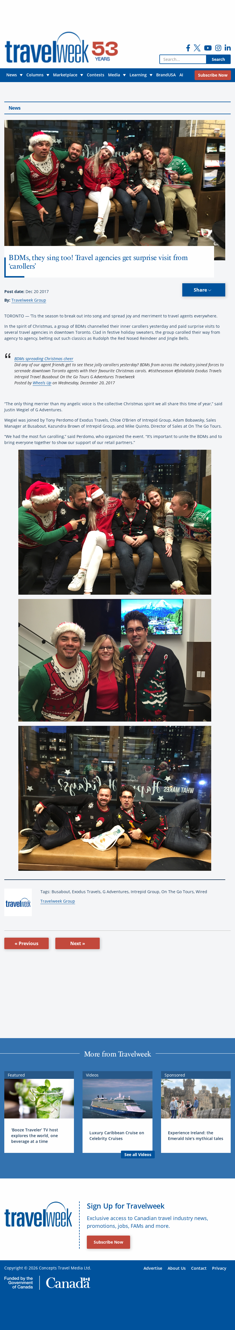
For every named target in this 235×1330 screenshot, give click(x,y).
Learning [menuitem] (138, 74)
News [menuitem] (11, 74)
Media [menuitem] (114, 74)
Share (201, 290)
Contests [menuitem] (95, 74)
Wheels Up (42, 382)
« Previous (26, 943)
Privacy (219, 1268)
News (14, 108)
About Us (177, 1268)
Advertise (153, 1268)
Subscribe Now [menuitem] (213, 75)
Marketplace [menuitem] (65, 74)
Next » (77, 943)
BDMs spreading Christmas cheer (43, 358)
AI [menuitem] (181, 74)
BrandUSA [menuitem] (166, 74)
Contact (199, 1268)
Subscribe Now (108, 1242)
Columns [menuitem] (35, 74)
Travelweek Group (28, 300)
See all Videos (137, 1154)
